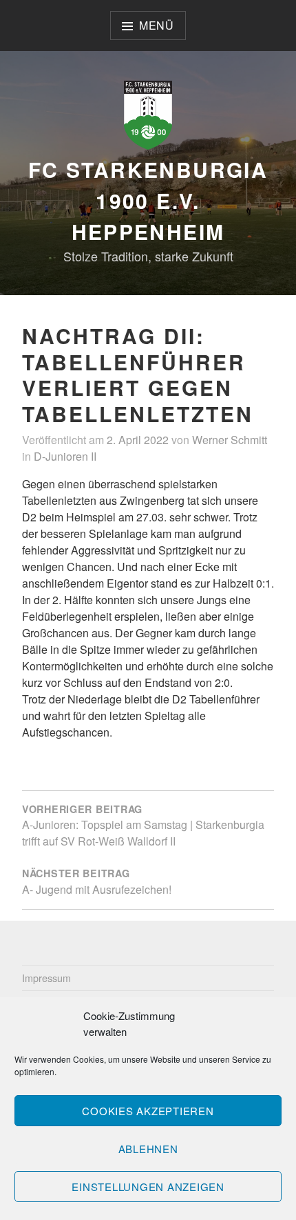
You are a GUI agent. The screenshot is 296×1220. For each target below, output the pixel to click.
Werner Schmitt (229, 440)
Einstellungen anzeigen (148, 1186)
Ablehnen (148, 1148)
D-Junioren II (65, 456)
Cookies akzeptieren (147, 1110)
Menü (156, 25)
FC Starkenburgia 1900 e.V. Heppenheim (148, 200)
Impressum (46, 977)
